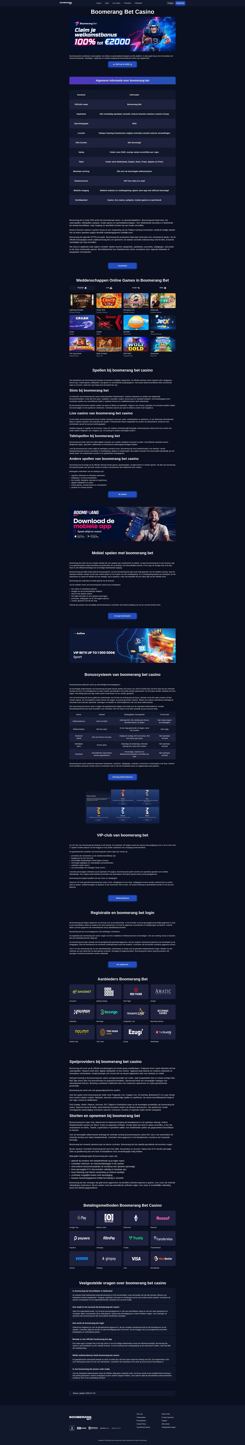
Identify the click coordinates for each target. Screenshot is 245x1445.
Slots (161, 288)
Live (107, 288)
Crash (134, 288)
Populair (81, 288)
